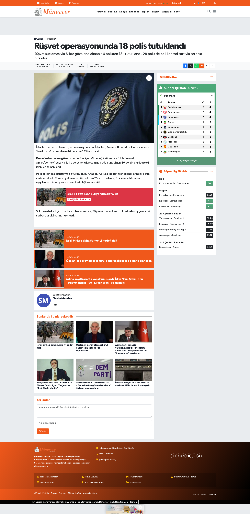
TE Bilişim (211, 494)
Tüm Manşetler (47, 482)
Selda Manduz (62, 298)
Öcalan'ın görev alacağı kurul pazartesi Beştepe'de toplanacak (92, 348)
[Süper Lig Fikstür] (212, 171)
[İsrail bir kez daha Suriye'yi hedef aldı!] (55, 332)
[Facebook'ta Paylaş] (185, 66)
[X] (178, 456)
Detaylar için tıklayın (186, 160)
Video (61, 3)
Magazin (166, 11)
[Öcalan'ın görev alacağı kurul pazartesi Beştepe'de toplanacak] (94, 332)
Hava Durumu (92, 477)
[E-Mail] (55, 305)
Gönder (43, 431)
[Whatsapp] (194, 456)
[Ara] (209, 12)
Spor (177, 11)
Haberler (38, 39)
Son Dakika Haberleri (94, 482)
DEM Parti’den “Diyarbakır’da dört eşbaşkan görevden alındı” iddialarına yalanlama (93, 385)
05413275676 (106, 454)
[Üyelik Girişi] (213, 3)
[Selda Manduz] (44, 300)
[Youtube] (188, 456)
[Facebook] (173, 456)
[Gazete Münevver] (52, 11)
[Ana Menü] (214, 12)
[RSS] (199, 456)
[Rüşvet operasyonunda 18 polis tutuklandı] (94, 108)
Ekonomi (134, 11)
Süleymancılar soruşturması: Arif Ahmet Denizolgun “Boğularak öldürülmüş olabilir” (54, 385)
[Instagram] (183, 456)
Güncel (101, 11)
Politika (112, 11)
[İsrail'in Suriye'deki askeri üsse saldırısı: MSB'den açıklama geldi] (133, 369)
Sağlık (155, 11)
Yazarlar (75, 3)
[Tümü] (212, 77)
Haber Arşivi (135, 482)
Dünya (123, 11)
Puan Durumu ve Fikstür (185, 477)
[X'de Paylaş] (190, 66)
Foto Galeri (44, 3)
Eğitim (145, 11)
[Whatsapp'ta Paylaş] (196, 66)
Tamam (134, 502)
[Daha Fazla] (201, 66)
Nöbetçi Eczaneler (49, 477)
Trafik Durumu (136, 477)
